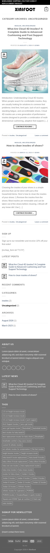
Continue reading (25, 127)
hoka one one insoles (10, 466)
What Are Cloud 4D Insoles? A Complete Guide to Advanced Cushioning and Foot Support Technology (27, 266)
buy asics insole (25, 441)
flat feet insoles (38, 449)
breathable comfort (10, 441)
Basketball (26, 428)
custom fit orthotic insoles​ (12, 445)
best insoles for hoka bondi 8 (13, 433)
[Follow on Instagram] (9, 368)
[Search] (42, 9)
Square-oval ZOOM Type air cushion (16, 499)
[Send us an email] (18, 368)
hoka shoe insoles (9, 470)
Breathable (39, 437)
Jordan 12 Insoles (39, 482)
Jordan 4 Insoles (23, 478)
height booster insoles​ (11, 453)
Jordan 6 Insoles (9, 482)
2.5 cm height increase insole (13, 416)
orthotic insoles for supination (13, 491)
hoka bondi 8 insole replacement (15, 458)
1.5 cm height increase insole (13, 412)
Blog (25, 546)
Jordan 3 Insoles (9, 478)
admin (36, 45)
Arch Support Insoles (10, 424)
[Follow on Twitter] (13, 368)
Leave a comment (41, 135)
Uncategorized (28, 26)
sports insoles (35, 495)
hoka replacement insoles (30, 466)
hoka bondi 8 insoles (36, 458)
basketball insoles (39, 428)
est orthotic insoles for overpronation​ (16, 449)
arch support (31, 420)
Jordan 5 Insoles (38, 478)
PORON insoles (8, 495)
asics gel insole (26, 424)
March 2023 (7, 326)
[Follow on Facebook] (4, 368)
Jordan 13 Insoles (9, 487)
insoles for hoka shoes (11, 474)
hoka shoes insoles (26, 470)
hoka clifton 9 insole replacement (15, 462)
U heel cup (36, 499)
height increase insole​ (29, 453)
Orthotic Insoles (24, 487)
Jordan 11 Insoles (24, 482)
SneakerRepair (22, 495)
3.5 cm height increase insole (13, 420)
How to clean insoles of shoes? (25, 145)
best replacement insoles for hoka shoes (18, 437)
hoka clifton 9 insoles (37, 462)
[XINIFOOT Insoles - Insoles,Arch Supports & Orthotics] (25, 9)
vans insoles (7, 503)
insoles (18, 26)
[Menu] (3, 9)
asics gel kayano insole (11, 428)
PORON (30, 491)
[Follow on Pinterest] (23, 368)
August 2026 (7, 321)
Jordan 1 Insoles (28, 474)
